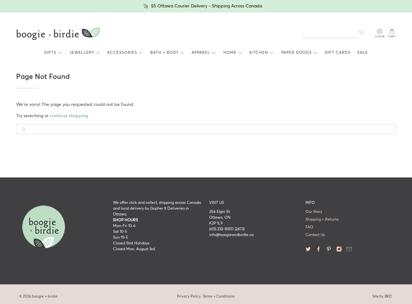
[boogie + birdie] (58, 33)
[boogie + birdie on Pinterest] (329, 250)
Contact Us (315, 235)
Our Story (313, 212)
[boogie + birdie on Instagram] (339, 250)
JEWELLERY (82, 53)
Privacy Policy (189, 296)
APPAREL (201, 53)
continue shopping (69, 116)
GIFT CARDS (338, 53)
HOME (230, 53)
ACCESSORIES (122, 53)
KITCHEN (258, 53)
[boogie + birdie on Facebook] (318, 250)
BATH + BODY (164, 53)
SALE (362, 53)
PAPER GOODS (296, 53)
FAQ (309, 227)
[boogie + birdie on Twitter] (308, 250)
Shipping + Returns (322, 220)
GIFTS (50, 53)
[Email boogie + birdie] (349, 250)
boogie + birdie (44, 296)
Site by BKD (382, 296)
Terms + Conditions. (219, 296)
